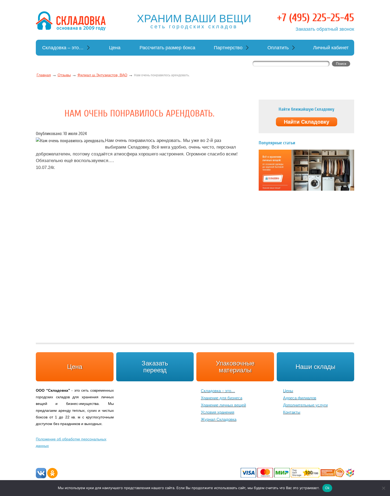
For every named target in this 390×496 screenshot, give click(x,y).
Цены (288, 390)
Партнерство (228, 47)
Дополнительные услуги (305, 405)
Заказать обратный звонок (325, 29)
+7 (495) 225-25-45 (315, 18)
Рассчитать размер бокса (167, 47)
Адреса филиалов (299, 398)
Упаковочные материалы (235, 367)
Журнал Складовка (218, 419)
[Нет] (383, 488)
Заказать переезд (155, 367)
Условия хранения (217, 412)
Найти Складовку (306, 122)
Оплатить (278, 47)
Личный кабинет (331, 47)
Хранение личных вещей (223, 405)
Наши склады (315, 366)
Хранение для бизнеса (221, 398)
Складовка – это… (63, 47)
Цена (114, 47)
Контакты (291, 412)
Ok (327, 488)
